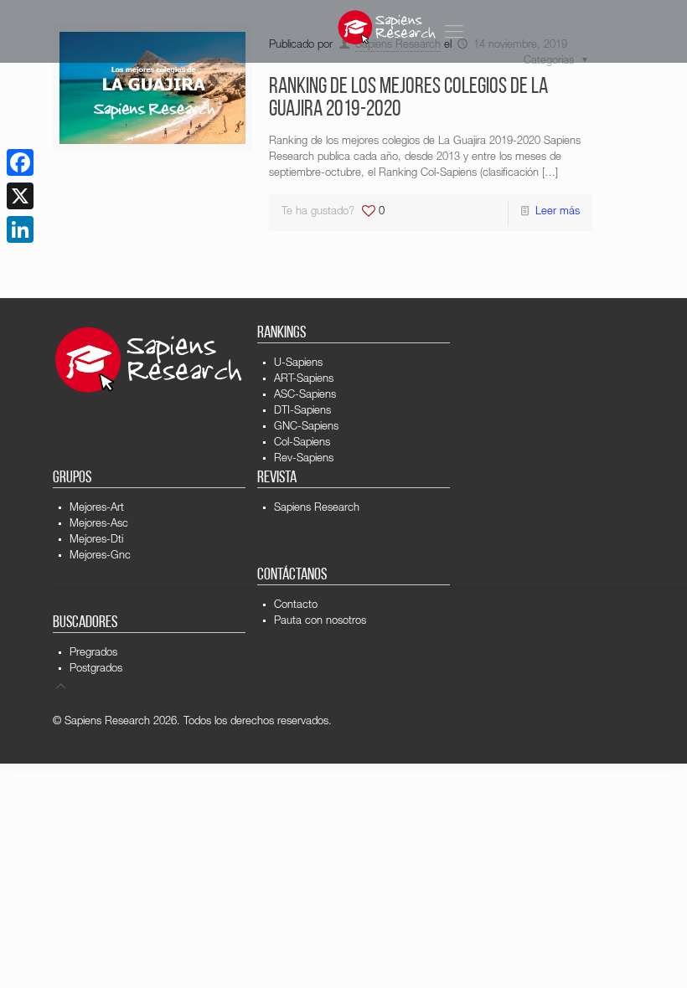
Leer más (557, 212)
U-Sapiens (298, 363)
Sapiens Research (316, 508)
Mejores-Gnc (100, 556)
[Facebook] (20, 162)
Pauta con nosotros (320, 621)
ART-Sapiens (303, 379)
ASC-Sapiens (305, 395)
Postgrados (96, 669)
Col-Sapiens (302, 443)
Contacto (296, 605)
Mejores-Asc (99, 524)
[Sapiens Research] (387, 27)
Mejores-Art (97, 508)
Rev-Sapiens (303, 459)
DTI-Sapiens (302, 411)
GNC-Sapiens (306, 427)
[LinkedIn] (20, 229)
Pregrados (93, 653)
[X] (20, 196)
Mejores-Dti (96, 540)
